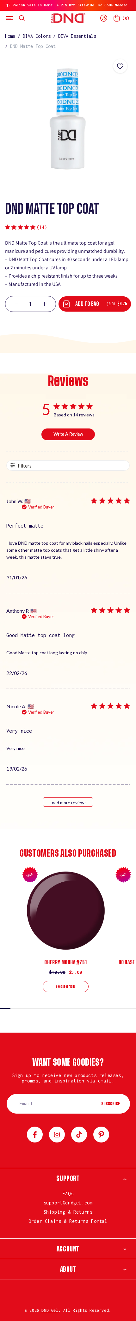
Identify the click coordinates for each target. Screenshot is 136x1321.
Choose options (66, 987)
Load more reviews (68, 802)
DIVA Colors (37, 36)
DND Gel (49, 1310)
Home (10, 36)
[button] (9, 18)
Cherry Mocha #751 (65, 962)
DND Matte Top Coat (33, 46)
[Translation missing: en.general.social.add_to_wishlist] (120, 66)
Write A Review (68, 434)
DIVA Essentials (77, 36)
